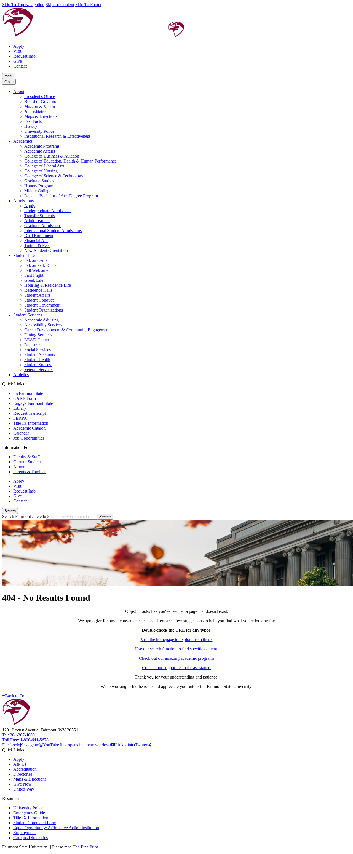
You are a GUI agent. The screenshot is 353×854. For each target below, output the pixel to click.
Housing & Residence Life (47, 285)
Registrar (32, 344)
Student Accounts (39, 354)
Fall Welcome (36, 270)
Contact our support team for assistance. (176, 667)
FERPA (20, 418)
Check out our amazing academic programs (176, 658)
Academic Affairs (39, 151)
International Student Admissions (53, 230)
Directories (22, 774)
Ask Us (19, 764)
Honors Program (38, 185)
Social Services (37, 349)
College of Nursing (41, 171)
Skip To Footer (88, 4)
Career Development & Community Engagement (66, 330)
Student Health (37, 359)
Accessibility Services (43, 325)
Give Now (22, 784)
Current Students (27, 461)
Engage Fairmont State (33, 403)
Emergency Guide (29, 812)
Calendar (21, 433)
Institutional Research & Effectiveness (57, 136)
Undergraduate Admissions (47, 210)
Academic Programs (42, 146)
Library (19, 408)
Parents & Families (29, 471)
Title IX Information (30, 423)
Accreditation (36, 111)
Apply (18, 46)
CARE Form (24, 398)
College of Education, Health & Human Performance (70, 161)
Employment (24, 832)
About (18, 91)
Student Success (38, 364)
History (30, 126)
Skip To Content (60, 4)
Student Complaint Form (34, 822)
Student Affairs (37, 295)
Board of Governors (41, 101)
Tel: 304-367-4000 (18, 735)
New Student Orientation (46, 250)
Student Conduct (39, 300)
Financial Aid (36, 240)
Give (17, 61)
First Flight (33, 275)
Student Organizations (43, 310)
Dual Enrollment (38, 235)
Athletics (21, 374)
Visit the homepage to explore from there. (177, 639)
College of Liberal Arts (44, 166)
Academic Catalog (29, 428)
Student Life (24, 255)
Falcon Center (36, 260)
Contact (20, 66)
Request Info (24, 56)
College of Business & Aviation (51, 156)
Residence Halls (38, 290)
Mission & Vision (39, 106)
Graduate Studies (39, 181)
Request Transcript (29, 413)
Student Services (27, 315)
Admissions (23, 200)
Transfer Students (39, 215)
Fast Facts (33, 121)
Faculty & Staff (26, 456)
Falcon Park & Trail (41, 265)
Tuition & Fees (37, 245)
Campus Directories (30, 837)
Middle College (37, 190)
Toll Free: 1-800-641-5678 (25, 740)
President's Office (39, 96)
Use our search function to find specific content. (176, 649)
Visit (17, 51)
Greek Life (33, 280)
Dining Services (38, 334)
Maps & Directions (40, 116)
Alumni (19, 466)
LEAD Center (36, 339)
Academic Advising (41, 320)
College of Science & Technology (53, 176)
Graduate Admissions (42, 225)
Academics (23, 141)
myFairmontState (28, 393)
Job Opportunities (28, 438)
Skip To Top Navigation (23, 4)
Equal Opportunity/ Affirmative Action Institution (56, 827)
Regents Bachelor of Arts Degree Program (61, 195)
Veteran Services (38, 369)
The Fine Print (85, 847)
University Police (39, 131)
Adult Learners (37, 220)
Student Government (42, 305)
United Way (23, 789)
